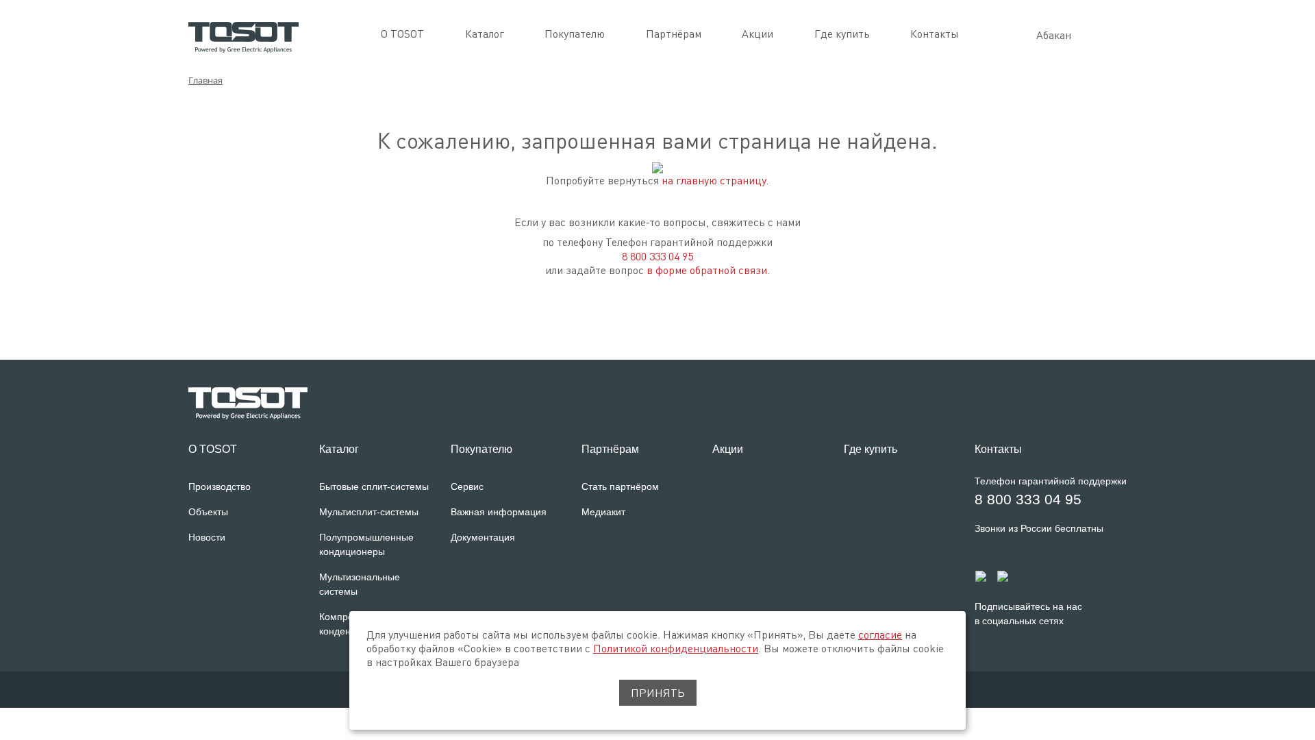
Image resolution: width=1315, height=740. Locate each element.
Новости (206, 537)
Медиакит (603, 511)
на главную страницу (714, 180)
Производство (219, 486)
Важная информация (499, 511)
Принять (658, 693)
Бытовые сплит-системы (374, 486)
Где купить (842, 33)
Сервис (467, 486)
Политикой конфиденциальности (675, 648)
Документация (483, 537)
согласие (880, 634)
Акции (757, 33)
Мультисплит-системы (368, 511)
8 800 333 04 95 (657, 256)
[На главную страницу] (243, 35)
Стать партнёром (620, 486)
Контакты (934, 33)
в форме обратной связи (707, 270)
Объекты (208, 511)
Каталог (484, 33)
